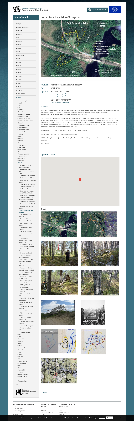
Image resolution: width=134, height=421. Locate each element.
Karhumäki (20, 112)
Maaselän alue (21, 132)
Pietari (19, 143)
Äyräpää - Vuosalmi (22, 374)
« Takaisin (44, 393)
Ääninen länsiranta (22, 379)
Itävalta (19, 41)
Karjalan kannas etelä (23, 114)
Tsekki (19, 87)
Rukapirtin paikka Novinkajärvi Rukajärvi (27, 295)
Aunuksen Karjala (22, 101)
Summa (19, 343)
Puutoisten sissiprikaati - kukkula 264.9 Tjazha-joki (26, 282)
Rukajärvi (20, 163)
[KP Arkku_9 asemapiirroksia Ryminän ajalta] (58, 343)
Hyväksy (109, 418)
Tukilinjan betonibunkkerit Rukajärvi (26, 322)
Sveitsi (19, 79)
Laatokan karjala (22, 127)
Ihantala (19, 103)
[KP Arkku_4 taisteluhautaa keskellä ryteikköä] (100, 255)
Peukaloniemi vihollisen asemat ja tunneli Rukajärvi (26, 269)
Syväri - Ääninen (22, 350)
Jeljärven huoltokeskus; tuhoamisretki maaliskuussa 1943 (26, 171)
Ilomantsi (20, 105)
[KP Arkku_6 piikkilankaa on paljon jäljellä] (100, 284)
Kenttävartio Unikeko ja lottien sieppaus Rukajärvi (26, 198)
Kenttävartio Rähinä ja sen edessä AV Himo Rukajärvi (26, 192)
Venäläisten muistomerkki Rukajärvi (26, 329)
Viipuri (19, 368)
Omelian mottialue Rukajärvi (27, 244)
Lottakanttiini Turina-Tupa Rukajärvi (26, 235)
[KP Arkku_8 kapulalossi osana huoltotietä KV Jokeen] (93, 314)
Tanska (19, 83)
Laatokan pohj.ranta (23, 130)
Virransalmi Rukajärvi (25, 332)
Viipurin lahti (21, 370)
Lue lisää (102, 418)
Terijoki (19, 354)
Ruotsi (19, 69)
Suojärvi (19, 345)
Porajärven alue (22, 156)
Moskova (20, 134)
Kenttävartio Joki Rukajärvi (26, 186)
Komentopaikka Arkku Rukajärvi (26, 211)
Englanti (19, 31)
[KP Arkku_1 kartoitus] (81, 50)
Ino (18, 107)
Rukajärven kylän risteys (26, 289)
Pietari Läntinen (21, 149)
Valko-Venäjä (21, 93)
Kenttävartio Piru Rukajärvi (26, 189)
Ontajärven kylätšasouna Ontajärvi (26, 250)
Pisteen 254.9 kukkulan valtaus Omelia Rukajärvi (25, 277)
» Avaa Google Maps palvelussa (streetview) (63, 96)
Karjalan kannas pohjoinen (25, 121)
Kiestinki (20, 123)
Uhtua (19, 359)
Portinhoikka (21, 158)
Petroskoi (20, 138)
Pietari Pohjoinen (22, 152)
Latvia (19, 48)
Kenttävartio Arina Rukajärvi (27, 178)
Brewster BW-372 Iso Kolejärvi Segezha (25, 166)
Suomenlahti (21, 348)
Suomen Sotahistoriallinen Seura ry (23, 405)
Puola (19, 62)
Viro (18, 385)
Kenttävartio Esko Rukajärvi (27, 184)
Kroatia (19, 45)
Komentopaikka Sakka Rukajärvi (25, 224)
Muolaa (19, 136)
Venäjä (19, 97)
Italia (18, 38)
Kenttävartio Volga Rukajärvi (27, 202)
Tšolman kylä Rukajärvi (26, 326)
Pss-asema (20, 161)
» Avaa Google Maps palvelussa (59, 94)
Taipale (19, 352)
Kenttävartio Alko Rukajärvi (27, 176)
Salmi (19, 336)
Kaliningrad (20, 110)
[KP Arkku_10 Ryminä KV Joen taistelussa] (93, 343)
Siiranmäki (20, 339)
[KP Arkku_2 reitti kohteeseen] (99, 226)
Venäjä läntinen (21, 363)
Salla (19, 334)
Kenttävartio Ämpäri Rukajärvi (27, 204)
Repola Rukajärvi (24, 287)
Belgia (19, 24)
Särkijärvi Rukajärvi (24, 311)
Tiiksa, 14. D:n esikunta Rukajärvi (25, 314)
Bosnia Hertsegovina (23, 27)
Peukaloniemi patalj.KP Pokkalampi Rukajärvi (26, 260)
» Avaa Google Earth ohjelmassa (60, 102)
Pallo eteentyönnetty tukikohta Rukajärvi (25, 256)
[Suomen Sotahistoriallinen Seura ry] (30, 9)
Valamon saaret (22, 361)
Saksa (19, 73)
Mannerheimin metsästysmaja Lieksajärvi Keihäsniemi (26, 240)
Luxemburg (20, 55)
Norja (19, 59)
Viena (19, 365)
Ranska (19, 65)
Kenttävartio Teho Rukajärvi (27, 195)
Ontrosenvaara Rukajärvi (26, 253)
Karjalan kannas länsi (23, 118)
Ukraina (19, 90)
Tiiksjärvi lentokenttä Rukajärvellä (25, 318)
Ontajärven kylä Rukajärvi (26, 246)
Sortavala (20, 341)
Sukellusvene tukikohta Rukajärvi (26, 307)
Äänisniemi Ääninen (23, 381)
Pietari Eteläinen (22, 145)
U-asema (20, 357)
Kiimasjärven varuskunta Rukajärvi (26, 207)
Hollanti (19, 34)
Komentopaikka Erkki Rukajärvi (25, 216)
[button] (80, 180)
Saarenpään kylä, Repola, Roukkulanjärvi (26, 299)
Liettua (19, 52)
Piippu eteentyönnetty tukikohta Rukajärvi (25, 273)
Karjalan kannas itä (22, 116)
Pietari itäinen (21, 147)
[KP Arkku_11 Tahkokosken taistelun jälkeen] (59, 373)
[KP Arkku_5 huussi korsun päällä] (59, 284)
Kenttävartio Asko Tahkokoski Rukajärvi (27, 181)
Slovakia (19, 76)
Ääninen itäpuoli (22, 377)
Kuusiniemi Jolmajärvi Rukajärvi (25, 228)
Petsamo (20, 141)
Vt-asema (20, 372)
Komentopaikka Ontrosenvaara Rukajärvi (25, 220)
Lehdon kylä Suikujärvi (25, 232)
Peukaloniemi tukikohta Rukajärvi (26, 265)
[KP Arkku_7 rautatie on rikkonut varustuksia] (58, 314)
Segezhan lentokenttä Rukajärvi (25, 303)
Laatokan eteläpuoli (23, 125)
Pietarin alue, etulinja (23, 154)
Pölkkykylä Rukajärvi (25, 285)
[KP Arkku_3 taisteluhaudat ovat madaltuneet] (59, 255)
